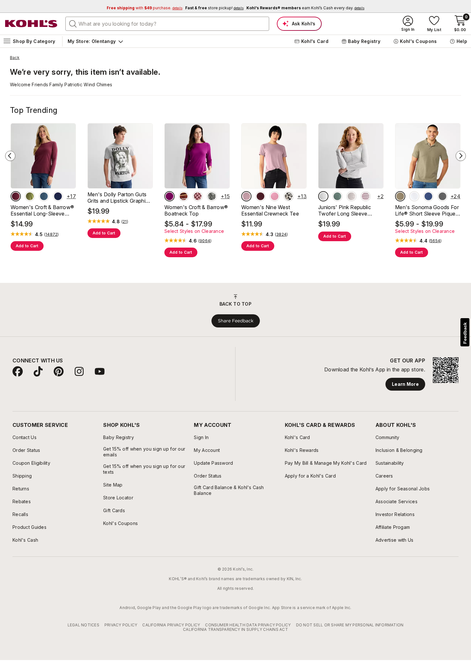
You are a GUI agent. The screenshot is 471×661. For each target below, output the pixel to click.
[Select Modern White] (414, 196)
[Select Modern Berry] (169, 196)
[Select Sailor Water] (428, 196)
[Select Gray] (323, 196)
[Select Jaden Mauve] (274, 196)
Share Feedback (235, 320)
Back (15, 57)
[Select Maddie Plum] (260, 196)
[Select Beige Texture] (400, 196)
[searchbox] (167, 24)
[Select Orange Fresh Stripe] (183, 196)
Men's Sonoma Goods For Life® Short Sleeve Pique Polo (427, 210)
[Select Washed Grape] (246, 196)
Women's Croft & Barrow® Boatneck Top (196, 210)
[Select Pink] (351, 196)
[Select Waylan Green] (30, 196)
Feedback (464, 333)
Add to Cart (27, 245)
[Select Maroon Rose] (16, 196)
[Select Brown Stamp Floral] (198, 196)
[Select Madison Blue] (44, 196)
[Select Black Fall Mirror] (212, 196)
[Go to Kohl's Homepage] (31, 24)
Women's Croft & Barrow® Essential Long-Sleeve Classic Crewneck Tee (42, 210)
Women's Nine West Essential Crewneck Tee (270, 210)
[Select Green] (337, 196)
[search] (73, 23)
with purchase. (144, 7)
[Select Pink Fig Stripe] (365, 196)
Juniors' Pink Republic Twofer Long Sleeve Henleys (344, 210)
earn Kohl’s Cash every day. (305, 7)
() (51, 234)
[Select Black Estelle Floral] (289, 196)
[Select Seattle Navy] (58, 196)
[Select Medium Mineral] (442, 196)
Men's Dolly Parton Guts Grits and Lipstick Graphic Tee (117, 197)
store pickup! (214, 7)
